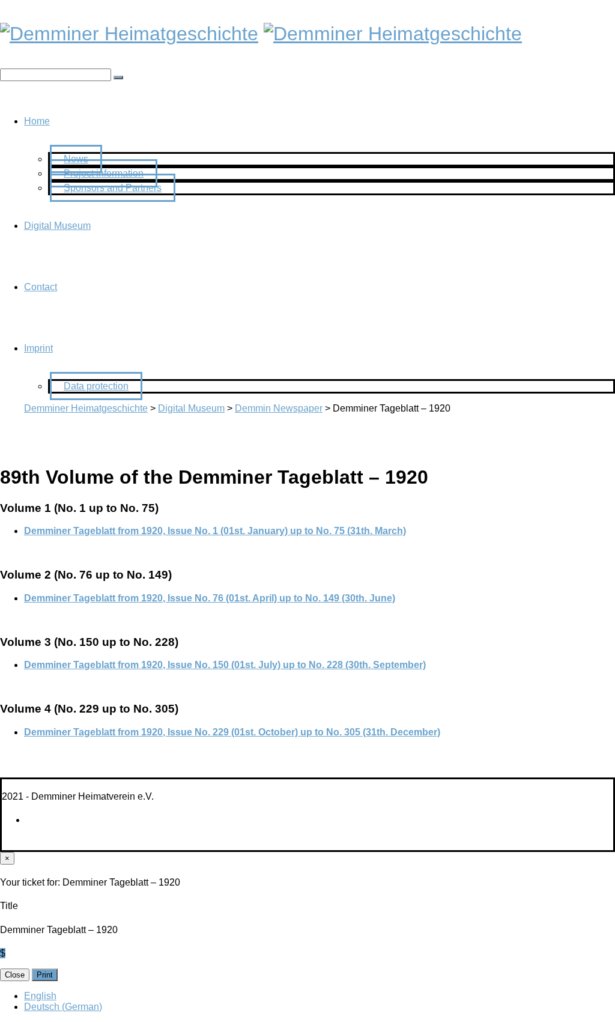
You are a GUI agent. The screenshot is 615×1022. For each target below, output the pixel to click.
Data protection (96, 386)
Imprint (38, 348)
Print (45, 974)
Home (37, 121)
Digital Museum (57, 226)
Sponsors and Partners (113, 188)
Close (15, 974)
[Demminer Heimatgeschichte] (129, 33)
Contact (40, 287)
